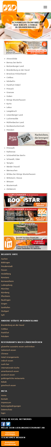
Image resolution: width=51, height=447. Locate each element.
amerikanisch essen (10, 371)
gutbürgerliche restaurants (12, 378)
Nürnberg (5, 293)
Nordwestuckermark (15, 126)
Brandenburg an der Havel (18, 70)
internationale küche (10, 368)
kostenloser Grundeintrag (10, 443)
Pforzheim (5, 296)
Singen (4, 304)
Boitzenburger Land (15, 66)
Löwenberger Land (15, 115)
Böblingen (5, 263)
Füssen (4, 270)
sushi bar (5, 364)
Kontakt (4, 399)
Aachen (4, 259)
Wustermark (12, 185)
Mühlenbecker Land (15, 122)
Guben (9, 96)
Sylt (2, 315)
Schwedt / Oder (13, 159)
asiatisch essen (8, 375)
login (3, 413)
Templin (10, 163)
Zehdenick (11, 189)
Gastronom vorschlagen (10, 433)
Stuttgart (5, 311)
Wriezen (10, 182)
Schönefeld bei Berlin (16, 155)
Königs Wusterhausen (16, 100)
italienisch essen (8, 350)
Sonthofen (5, 307)
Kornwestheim (7, 281)
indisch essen (7, 361)
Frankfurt (5, 333)
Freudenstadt (7, 266)
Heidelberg (6, 274)
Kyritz (9, 104)
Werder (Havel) (13, 167)
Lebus (9, 107)
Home (3, 395)
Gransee (10, 92)
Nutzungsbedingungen (11, 406)
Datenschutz (6, 410)
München (5, 289)
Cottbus (10, 77)
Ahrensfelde (12, 59)
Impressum (6, 403)
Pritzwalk (11, 148)
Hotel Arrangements (10, 357)
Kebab (4, 382)
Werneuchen (12, 170)
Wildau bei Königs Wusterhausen (21, 174)
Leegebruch (12, 111)
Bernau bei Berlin (14, 63)
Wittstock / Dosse (14, 178)
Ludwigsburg (6, 285)
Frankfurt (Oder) (14, 85)
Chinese (4, 354)
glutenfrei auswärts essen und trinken (18, 347)
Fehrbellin (11, 81)
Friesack (10, 89)
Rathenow (11, 152)
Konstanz (5, 277)
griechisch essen (8, 385)
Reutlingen (5, 300)
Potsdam (10, 130)
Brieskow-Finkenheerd (16, 74)
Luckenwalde (12, 119)
